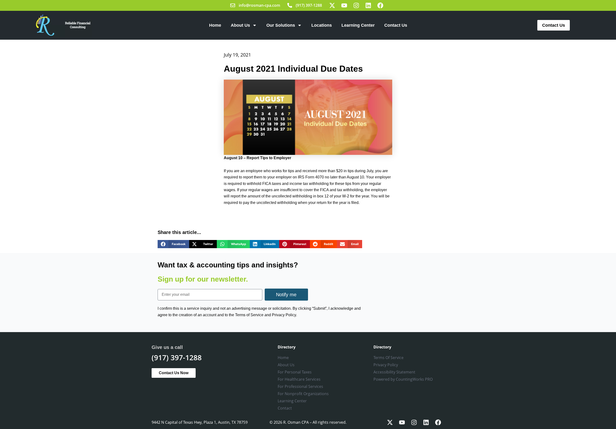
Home (215, 25)
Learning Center (358, 25)
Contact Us (395, 25)
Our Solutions (280, 25)
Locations (321, 25)
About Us (240, 25)
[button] (173, 244)
